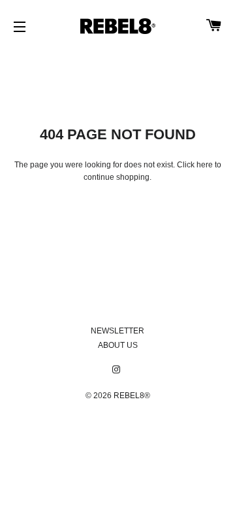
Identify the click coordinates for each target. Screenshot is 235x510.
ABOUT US (118, 345)
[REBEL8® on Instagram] (117, 370)
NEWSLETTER (117, 330)
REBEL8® (132, 395)
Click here (195, 164)
